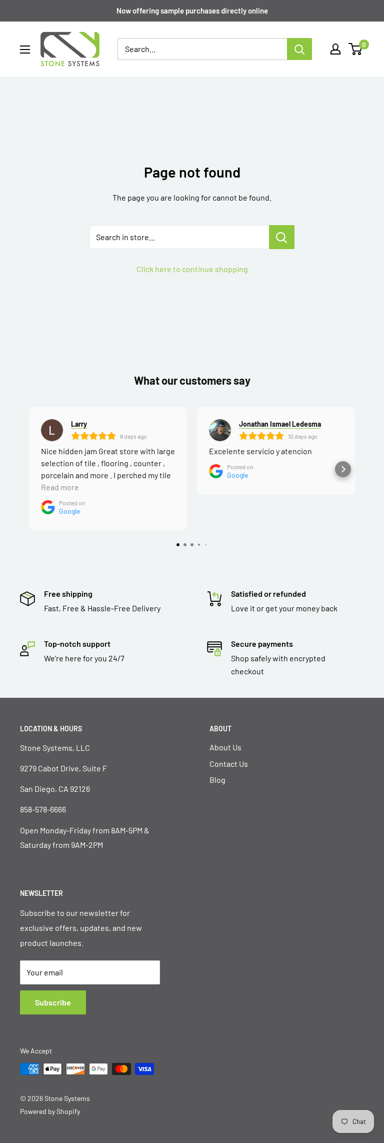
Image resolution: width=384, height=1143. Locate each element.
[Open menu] (25, 50)
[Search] (299, 49)
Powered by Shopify (50, 1111)
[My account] (335, 49)
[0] (356, 49)
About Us (226, 747)
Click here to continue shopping (192, 269)
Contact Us (229, 763)
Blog (218, 779)
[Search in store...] (281, 237)
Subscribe (53, 1002)
